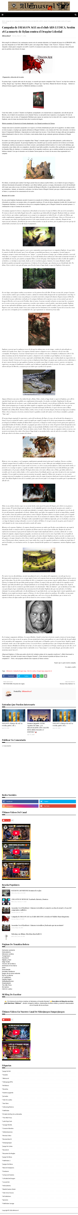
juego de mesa (7, 1157)
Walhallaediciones (8, 981)
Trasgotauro (6, 956)
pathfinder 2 (6, 1160)
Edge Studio (6, 962)
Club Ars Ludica (31, 671)
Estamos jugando (8, 1093)
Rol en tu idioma (7, 975)
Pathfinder (6, 1110)
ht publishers (7, 1196)
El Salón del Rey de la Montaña (12, 1114)
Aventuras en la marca (9, 966)
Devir (3, 968)
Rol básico (6, 1085)
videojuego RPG (8, 1082)
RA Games (5, 987)
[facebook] (20, 801)
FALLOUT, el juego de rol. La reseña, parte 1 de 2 (63, 724)
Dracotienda (6, 969)
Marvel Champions (8, 1168)
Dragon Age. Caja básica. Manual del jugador (20, 84)
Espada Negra (6, 979)
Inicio (3, 21)
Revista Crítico (7, 1135)
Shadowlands (6, 983)
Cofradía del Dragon (9, 1178)
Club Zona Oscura (8, 1193)
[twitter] (58, 801)
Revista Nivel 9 (7, 1139)
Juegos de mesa (8, 1164)
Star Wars (6, 1103)
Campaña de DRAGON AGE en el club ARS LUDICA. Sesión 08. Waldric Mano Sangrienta (40, 917)
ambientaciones (8, 1132)
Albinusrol (9, 671)
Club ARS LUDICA (23, 45)
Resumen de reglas (9, 1153)
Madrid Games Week (9, 1189)
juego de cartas (7, 1146)
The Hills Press (7, 985)
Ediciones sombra (8, 954)
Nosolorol (5, 958)
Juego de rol (9, 21)
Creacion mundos (8, 1128)
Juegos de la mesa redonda (11, 973)
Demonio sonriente (8, 950)
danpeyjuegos (7, 1143)
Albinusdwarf (6, 36)
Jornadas (5, 1096)
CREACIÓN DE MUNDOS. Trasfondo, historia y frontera (29, 899)
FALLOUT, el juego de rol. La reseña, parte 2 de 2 (12, 724)
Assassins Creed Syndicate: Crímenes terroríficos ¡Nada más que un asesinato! (37, 925)
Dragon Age (40, 671)
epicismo (5, 1200)
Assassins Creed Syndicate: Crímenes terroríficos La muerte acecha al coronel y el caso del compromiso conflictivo (41, 909)
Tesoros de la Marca (9, 964)
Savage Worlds (7, 1125)
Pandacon (6, 1171)
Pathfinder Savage (8, 1203)
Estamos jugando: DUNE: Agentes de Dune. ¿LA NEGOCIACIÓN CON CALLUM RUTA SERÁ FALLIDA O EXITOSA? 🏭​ (38, 727)
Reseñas (5, 1089)
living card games (8, 1175)
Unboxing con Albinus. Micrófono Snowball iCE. (26, 934)
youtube (5, 1075)
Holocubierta (6, 952)
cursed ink (6, 1182)
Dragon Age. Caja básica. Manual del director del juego (51, 84)
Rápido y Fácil (6, 960)
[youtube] (58, 806)
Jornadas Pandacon (8, 971)
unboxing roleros (8, 1107)
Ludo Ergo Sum (7, 1121)
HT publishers (6, 977)
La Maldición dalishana (29, 86)
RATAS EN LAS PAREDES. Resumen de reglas (26, 891)
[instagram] (20, 806)
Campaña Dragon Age (19, 671)
